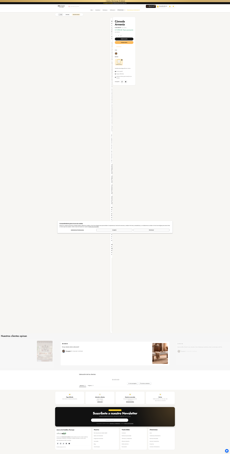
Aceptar (114, 230)
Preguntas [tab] (90, 385)
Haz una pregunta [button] (133, 383)
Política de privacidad (93, 226)
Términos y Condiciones (115, 423)
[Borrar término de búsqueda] (94, 6)
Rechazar (151, 230)
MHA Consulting (67, 440)
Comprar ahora (124, 42)
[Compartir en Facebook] (122, 81)
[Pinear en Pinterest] (125, 81)
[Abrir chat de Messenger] (227, 451)
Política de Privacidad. (128, 423)
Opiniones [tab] (82, 385)
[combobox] (81, 6)
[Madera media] (116, 53)
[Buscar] (69, 6)
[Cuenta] (169, 6)
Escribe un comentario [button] (145, 383)
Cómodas (67, 14)
